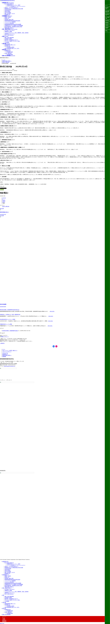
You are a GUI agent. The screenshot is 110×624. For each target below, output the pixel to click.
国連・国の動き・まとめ (10, 13)
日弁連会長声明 (8, 9)
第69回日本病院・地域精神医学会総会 (10, 330)
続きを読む (52, 311)
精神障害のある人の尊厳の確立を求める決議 (14, 8)
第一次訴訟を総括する (9, 3)
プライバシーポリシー (6, 351)
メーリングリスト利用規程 (10, 21)
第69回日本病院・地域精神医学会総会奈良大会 (9, 309)
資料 (3, 595)
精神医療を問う (5, 561)
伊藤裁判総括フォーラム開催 (6, 324)
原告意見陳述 (7, 11)
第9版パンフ (106, 31)
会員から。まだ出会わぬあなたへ (11, 7)
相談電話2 (4, 621)
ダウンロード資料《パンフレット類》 (12, 41)
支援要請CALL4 (106, 28)
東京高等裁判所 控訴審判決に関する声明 (13, 26)
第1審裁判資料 (10, 54)
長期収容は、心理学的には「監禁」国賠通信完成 (10, 314)
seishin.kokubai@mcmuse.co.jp (9, 366)
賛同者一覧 (7, 18)
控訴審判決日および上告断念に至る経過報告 (14, 25)
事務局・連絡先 (8, 17)
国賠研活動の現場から (9, 27)
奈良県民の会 (7, 45)
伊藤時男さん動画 (8, 31)
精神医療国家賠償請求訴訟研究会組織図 (13, 24)
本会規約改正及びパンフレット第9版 (7, 319)
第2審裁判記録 (8, 50)
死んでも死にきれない (9, 35)
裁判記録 (4, 608)
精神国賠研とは (107, 15)
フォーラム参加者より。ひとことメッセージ (16, 6)
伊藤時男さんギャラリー (10, 33)
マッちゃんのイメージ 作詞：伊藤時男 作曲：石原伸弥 (16, 32)
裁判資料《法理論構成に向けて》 (11, 39)
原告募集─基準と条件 (9, 19)
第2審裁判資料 (10, 51)
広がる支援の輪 (107, 18)
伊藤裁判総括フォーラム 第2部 (13, 5)
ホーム (106, 5)
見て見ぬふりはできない (10, 30)
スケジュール (5, 352)
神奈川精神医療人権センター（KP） (12, 48)
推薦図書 (106, 22)
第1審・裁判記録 (8, 53)
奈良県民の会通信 (8, 38)
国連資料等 (107, 20)
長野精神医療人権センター (10, 44)
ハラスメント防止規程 (9, 23)
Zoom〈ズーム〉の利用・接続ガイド (9, 350)
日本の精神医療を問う (107, 11)
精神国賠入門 (7, 14)
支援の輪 (4, 602)
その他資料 (7, 42)
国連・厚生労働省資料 (9, 37)
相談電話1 (4, 620)
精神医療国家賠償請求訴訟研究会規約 (12, 20)
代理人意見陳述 (8, 12)
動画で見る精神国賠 (6, 614)
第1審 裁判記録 (5, 206)
